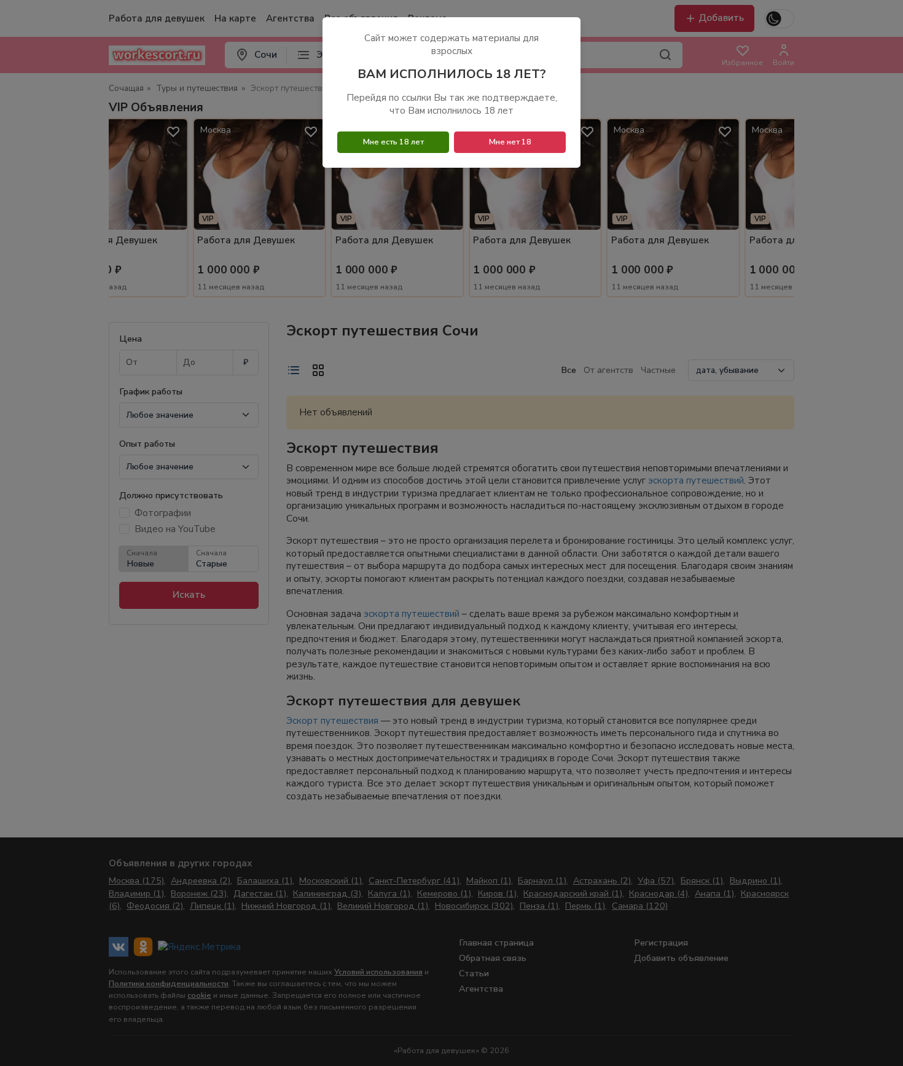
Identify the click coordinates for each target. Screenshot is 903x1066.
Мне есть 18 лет (393, 141)
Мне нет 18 (510, 141)
